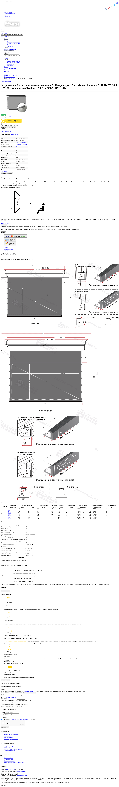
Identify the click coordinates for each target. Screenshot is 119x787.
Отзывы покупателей (10, 49)
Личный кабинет (8, 758)
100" (9, 513)
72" (9, 508)
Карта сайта (7, 747)
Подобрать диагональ (6, 173)
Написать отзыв (5, 591)
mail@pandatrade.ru (11, 697)
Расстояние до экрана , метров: (10, 184)
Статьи (6, 47)
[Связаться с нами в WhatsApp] (111, 6)
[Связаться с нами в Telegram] (114, 5)
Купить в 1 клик (11, 127)
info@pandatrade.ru (22, 775)
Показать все (14, 134)
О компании (7, 736)
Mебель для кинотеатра (13, 43)
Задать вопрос (4, 727)
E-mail (2, 714)
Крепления (10, 46)
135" (9, 517)
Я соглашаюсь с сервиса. (19, 719)
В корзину (3, 127)
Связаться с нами (8, 746)
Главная (6, 39)
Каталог (6, 40)
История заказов (8, 759)
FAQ (5, 15)
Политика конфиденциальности (13, 749)
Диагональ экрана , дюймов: (9, 185)
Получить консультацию (29, 692)
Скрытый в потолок (21, 144)
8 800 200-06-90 (28, 691)
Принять (3, 785)
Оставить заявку (5, 680)
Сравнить (5, 171)
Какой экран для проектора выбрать (14, 762)
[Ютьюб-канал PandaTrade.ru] (109, 8)
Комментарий (4, 717)
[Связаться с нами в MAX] (117, 3)
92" (9, 511)
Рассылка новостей (9, 761)
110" (9, 514)
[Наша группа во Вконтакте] (106, 9)
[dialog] (59, 199)
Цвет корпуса (4, 125)
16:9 (17, 146)
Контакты (6, 52)
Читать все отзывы (6, 131)
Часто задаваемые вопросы (11, 734)
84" (9, 510)
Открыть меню (5, 36)
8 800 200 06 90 (5, 33)
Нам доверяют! (8, 12)
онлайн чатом (21, 700)
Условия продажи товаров (11, 739)
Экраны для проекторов (13, 42)
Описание (6, 247)
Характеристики (8, 249)
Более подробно (5, 223)
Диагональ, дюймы (6, 124)
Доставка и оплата (9, 50)
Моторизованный (21, 142)
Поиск (6, 53)
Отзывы (6, 250)
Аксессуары (10, 44)
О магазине (7, 16)
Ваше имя (3, 712)
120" (9, 515)
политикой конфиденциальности (21, 719)
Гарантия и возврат (9, 13)
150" (9, 518)
